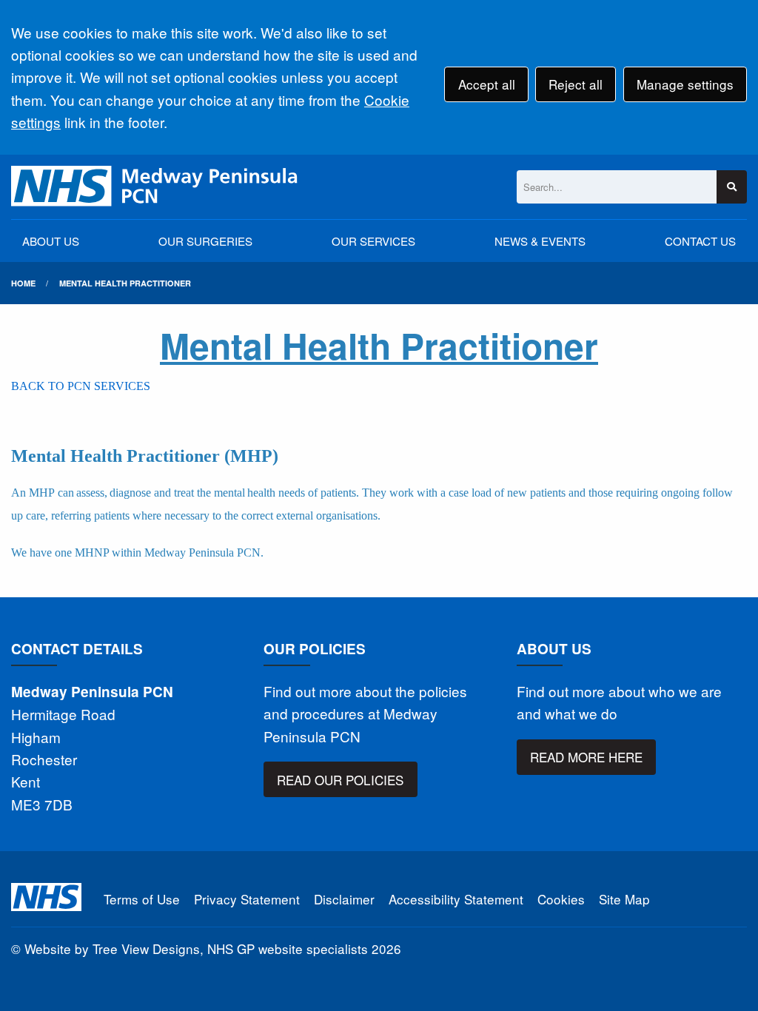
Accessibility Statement (456, 899)
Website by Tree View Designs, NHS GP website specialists (196, 948)
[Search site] (732, 187)
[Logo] (155, 187)
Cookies (561, 899)
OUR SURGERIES (205, 241)
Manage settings (685, 84)
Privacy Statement (247, 899)
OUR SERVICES (373, 241)
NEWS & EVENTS (540, 241)
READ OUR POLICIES (340, 779)
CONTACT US (700, 241)
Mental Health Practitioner (125, 283)
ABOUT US (50, 241)
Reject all (576, 84)
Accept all (486, 84)
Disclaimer (344, 899)
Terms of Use (142, 899)
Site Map (624, 899)
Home (23, 283)
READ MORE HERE (586, 757)
